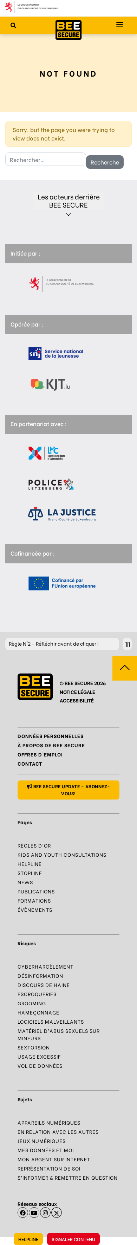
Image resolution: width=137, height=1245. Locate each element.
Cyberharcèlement (45, 966)
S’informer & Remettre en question (68, 1177)
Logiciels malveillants (51, 1021)
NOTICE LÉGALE (77, 691)
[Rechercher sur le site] (13, 25)
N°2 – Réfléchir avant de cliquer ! (53, 643)
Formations (34, 900)
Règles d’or (34, 845)
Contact (30, 763)
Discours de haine (44, 984)
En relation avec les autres (58, 1131)
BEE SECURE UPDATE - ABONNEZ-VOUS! (71, 789)
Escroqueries (37, 994)
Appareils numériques (49, 1122)
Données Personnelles (51, 736)
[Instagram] (45, 1212)
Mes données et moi (46, 1150)
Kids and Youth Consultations (62, 854)
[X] (56, 1212)
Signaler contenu (73, 1238)
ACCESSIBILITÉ (77, 700)
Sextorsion (34, 1047)
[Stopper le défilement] (127, 644)
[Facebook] (23, 1212)
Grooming (32, 1003)
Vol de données (40, 1065)
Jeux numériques (42, 1140)
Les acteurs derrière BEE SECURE (69, 200)
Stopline (30, 872)
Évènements (35, 909)
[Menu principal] (119, 24)
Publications (36, 891)
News (25, 882)
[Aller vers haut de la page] (124, 668)
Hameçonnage (38, 1012)
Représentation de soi (49, 1168)
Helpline (28, 1238)
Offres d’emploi (40, 754)
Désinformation (40, 975)
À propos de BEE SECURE (51, 745)
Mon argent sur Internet (54, 1159)
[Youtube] (34, 1212)
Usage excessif (39, 1056)
